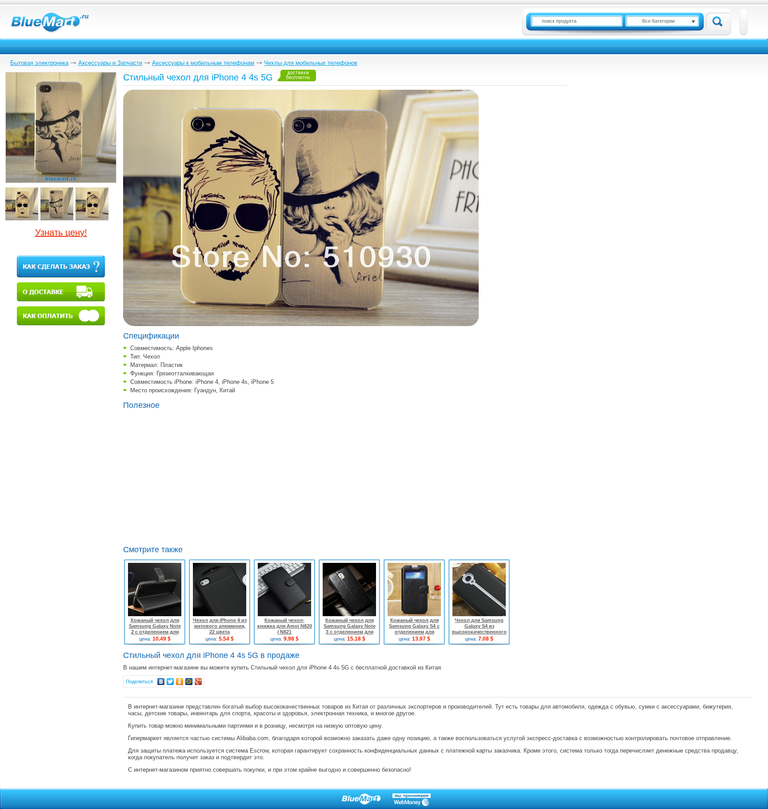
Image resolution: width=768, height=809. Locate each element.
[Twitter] (170, 681)
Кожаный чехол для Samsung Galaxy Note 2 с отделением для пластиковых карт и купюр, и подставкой (155, 632)
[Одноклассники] (179, 681)
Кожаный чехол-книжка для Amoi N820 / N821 (284, 626)
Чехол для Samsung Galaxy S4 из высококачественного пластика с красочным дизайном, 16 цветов (479, 632)
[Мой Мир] (189, 681)
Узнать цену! (61, 232)
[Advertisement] (197, 476)
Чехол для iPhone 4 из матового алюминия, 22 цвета (220, 626)
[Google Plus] (198, 681)
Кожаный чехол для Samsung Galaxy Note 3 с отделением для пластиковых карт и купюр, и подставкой (350, 632)
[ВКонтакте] (161, 681)
